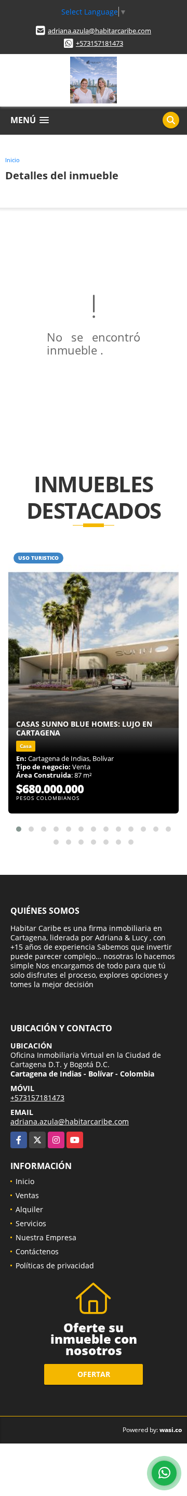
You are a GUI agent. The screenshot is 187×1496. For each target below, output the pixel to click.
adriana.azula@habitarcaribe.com (99, 30)
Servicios (31, 1223)
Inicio (12, 160)
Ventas (27, 1195)
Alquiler (29, 1209)
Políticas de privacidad (55, 1265)
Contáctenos (37, 1251)
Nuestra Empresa (46, 1237)
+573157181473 (99, 43)
